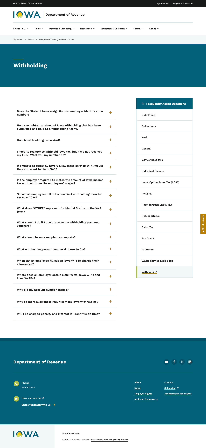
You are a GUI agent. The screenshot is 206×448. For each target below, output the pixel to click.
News (137, 388)
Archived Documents (146, 399)
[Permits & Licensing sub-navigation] (73, 29)
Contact (168, 382)
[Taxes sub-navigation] (43, 29)
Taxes (30, 39)
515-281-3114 (28, 387)
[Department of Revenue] (27, 14)
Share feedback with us (36, 404)
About (137, 382)
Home (19, 39)
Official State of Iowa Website (27, 3)
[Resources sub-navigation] (94, 29)
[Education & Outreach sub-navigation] (127, 29)
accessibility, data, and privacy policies (109, 439)
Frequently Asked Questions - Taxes (56, 39)
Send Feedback (70, 433)
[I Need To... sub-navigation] (28, 29)
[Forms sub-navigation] (142, 29)
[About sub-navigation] (158, 29)
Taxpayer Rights (143, 393)
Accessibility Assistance (178, 393)
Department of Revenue (65, 15)
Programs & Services (183, 3)
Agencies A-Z (163, 3)
